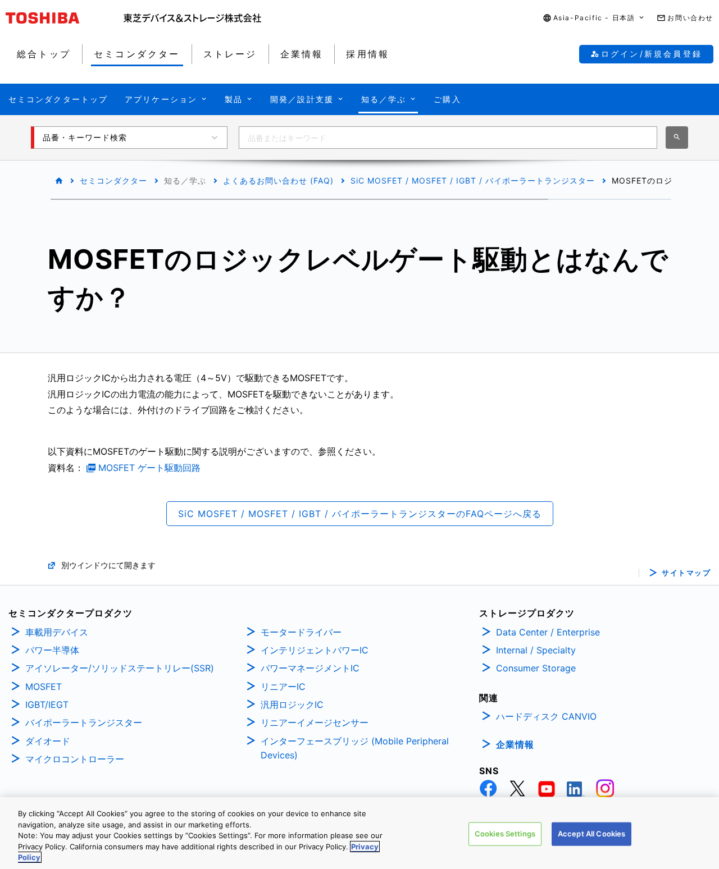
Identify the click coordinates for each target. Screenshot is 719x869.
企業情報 (515, 744)
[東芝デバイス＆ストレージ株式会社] (192, 18)
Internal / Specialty (536, 650)
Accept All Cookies (591, 833)
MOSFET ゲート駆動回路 (149, 467)
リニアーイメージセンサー (314, 722)
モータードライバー (301, 632)
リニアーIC (283, 686)
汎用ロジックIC (292, 704)
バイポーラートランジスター (83, 722)
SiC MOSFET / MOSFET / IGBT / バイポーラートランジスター (473, 180)
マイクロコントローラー (74, 759)
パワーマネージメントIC (310, 668)
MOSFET (43, 686)
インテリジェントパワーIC (314, 650)
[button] (594, 18)
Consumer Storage (536, 668)
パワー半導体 (52, 650)
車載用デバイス (56, 632)
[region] (359, 833)
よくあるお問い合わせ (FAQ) (278, 180)
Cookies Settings (505, 833)
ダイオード (47, 741)
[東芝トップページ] (65, 18)
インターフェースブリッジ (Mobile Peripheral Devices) (355, 748)
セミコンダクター (113, 180)
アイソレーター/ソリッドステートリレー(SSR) (119, 668)
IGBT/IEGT (47, 704)
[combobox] (448, 137)
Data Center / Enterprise (548, 632)
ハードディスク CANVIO (546, 716)
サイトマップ (686, 573)
